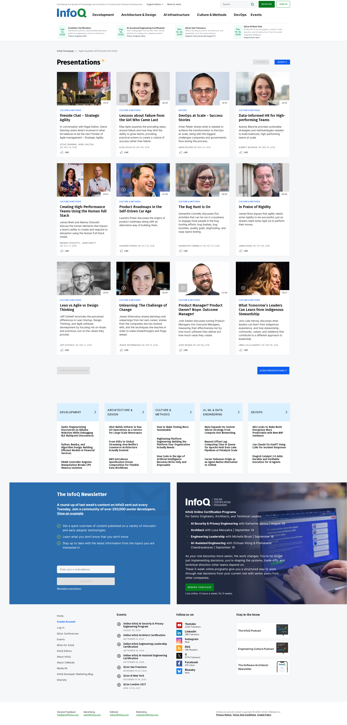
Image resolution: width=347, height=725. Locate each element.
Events (256, 15)
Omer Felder (186, 147)
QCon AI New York (133, 675)
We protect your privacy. (69, 588)
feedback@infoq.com (68, 714)
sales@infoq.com (92, 714)
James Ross (245, 246)
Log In (61, 627)
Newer (262, 62)
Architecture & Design (138, 15)
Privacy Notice (224, 714)
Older (281, 62)
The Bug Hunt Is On (194, 207)
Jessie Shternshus (130, 345)
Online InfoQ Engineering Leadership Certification (145, 645)
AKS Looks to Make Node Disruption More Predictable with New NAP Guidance (267, 431)
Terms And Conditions (244, 714)
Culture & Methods (211, 15)
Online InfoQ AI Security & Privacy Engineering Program (143, 625)
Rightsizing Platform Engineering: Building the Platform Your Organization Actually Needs (173, 443)
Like (67, 152)
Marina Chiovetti (70, 243)
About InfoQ (64, 656)
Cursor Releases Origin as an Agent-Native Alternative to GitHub (221, 462)
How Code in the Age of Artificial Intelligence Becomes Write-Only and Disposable (171, 461)
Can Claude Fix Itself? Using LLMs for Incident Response (269, 446)
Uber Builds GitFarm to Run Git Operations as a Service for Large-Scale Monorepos (125, 429)
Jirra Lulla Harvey (250, 345)
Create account (66, 621)
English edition (154, 4)
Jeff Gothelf (67, 345)
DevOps (240, 15)
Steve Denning (68, 144)
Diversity (62, 679)
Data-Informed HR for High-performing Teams (262, 117)
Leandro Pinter (128, 246)
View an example (70, 513)
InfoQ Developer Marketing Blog (75, 674)
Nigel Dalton (85, 144)
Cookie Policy (264, 714)
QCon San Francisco (135, 667)
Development (103, 15)
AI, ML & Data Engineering (213, 412)
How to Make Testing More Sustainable (173, 428)
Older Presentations (272, 370)
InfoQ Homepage (65, 51)
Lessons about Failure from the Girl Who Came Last (141, 117)
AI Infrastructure (177, 15)
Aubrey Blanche (248, 147)
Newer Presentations (74, 370)
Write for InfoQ (65, 645)
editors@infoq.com (119, 714)
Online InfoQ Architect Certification (144, 635)
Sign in (283, 4)
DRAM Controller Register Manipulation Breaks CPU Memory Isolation (76, 465)
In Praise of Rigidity (255, 207)
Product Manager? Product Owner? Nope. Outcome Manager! (200, 309)
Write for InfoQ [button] (174, 4)
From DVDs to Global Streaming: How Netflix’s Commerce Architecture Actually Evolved (123, 446)
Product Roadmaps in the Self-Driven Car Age (140, 209)
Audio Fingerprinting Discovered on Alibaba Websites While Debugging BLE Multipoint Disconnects (77, 431)
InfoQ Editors (64, 650)
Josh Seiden (185, 345)
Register (267, 4)
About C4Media (65, 662)
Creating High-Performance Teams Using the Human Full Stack (83, 211)
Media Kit (62, 668)
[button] (86, 581)
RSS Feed (103, 62)
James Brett (89, 243)
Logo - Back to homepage (72, 13)
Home (60, 615)
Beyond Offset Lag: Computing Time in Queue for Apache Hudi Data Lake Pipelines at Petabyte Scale (221, 446)
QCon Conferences (68, 633)
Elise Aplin (125, 147)
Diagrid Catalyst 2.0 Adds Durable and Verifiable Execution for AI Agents (267, 459)
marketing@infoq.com (147, 714)
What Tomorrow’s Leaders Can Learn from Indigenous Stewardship (261, 309)
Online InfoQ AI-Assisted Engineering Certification (145, 657)
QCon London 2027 (134, 684)
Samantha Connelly (190, 246)
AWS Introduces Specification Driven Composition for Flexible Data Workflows (124, 463)
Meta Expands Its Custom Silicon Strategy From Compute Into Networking (220, 429)
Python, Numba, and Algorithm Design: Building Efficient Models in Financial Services (78, 449)
